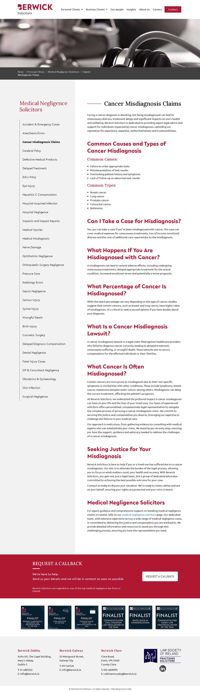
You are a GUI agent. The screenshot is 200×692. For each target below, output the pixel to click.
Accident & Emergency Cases (41, 124)
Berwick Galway (71, 650)
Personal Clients (71, 9)
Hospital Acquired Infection (40, 203)
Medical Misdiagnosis (36, 238)
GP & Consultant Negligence (41, 370)
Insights (131, 9)
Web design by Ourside (121, 689)
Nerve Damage (32, 247)
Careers (157, 9)
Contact (173, 9)
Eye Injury (29, 186)
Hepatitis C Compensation (40, 195)
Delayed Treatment (35, 168)
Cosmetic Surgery (34, 335)
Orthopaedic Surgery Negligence (43, 265)
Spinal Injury (31, 309)
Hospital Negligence (35, 212)
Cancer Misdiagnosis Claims (41, 142)
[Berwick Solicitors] (35, 9)
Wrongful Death (33, 317)
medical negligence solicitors (139, 515)
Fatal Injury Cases (34, 361)
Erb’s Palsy (29, 177)
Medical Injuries (33, 230)
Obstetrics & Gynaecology (39, 379)
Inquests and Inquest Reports (41, 221)
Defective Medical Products (40, 159)
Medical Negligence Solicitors (63, 72)
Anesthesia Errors (34, 133)
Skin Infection (31, 388)
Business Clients (95, 9)
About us (144, 9)
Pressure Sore (31, 274)
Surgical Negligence (35, 397)
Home (21, 72)
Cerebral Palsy (32, 151)
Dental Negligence (34, 353)
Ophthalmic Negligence (38, 256)
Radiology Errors (33, 282)
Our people (117, 9)
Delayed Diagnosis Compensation (44, 344)
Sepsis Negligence (34, 291)
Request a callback (160, 576)
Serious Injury (31, 300)
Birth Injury (30, 326)
